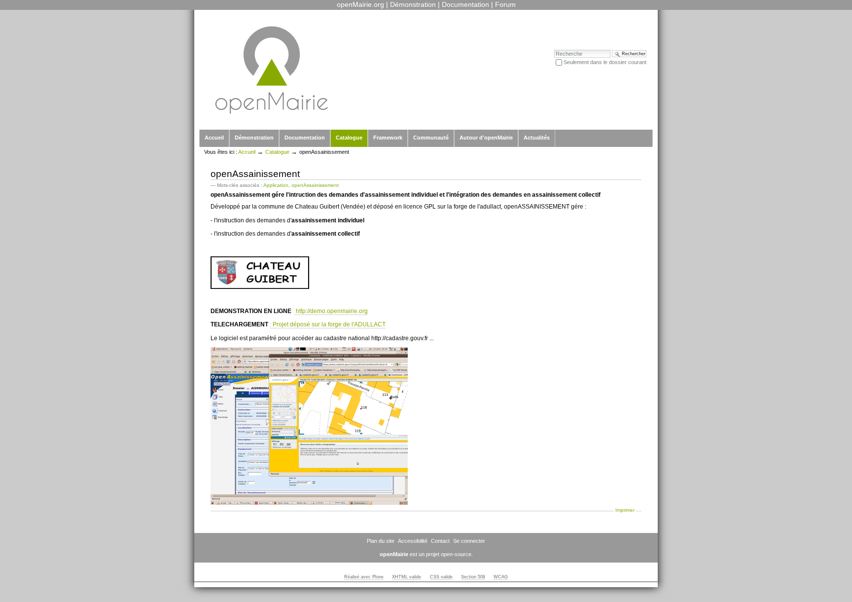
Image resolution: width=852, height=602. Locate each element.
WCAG (501, 576)
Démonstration (413, 4)
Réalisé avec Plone (364, 576)
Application (275, 185)
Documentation (465, 4)
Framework (387, 138)
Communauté (431, 138)
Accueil (214, 138)
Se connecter (469, 541)
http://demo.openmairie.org (331, 311)
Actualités (537, 138)
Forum (505, 4)
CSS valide (441, 576)
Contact (440, 541)
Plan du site (380, 541)
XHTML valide (406, 576)
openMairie (394, 554)
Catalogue (349, 138)
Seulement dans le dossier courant (605, 62)
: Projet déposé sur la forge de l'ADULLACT (328, 324)
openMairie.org (360, 4)
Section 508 (473, 576)
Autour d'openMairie (486, 138)
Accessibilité (412, 541)
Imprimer (625, 510)
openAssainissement (315, 185)
